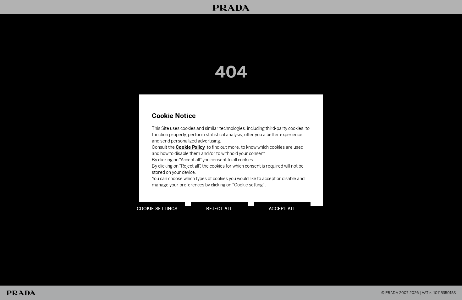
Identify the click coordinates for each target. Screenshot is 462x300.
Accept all (282, 208)
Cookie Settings (157, 208)
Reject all (219, 208)
